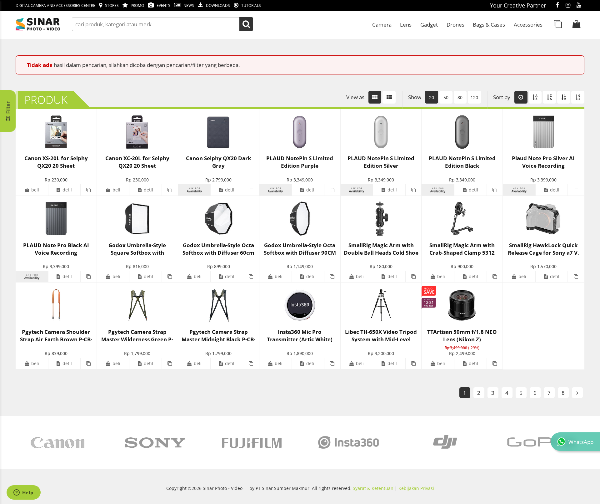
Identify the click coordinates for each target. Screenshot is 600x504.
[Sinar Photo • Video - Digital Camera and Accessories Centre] (47, 24)
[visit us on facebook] (557, 5)
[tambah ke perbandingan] (88, 190)
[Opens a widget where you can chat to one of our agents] (23, 493)
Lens (406, 24)
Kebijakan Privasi (416, 488)
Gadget (429, 24)
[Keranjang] (576, 24)
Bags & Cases (489, 24)
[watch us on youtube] (578, 5)
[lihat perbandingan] (558, 24)
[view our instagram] (567, 5)
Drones (455, 24)
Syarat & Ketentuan (373, 488)
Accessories (528, 24)
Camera (382, 24)
